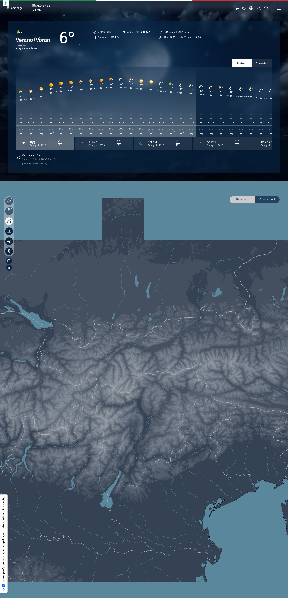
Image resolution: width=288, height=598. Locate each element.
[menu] (277, 8)
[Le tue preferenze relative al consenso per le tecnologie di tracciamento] (6, 3)
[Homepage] (15, 8)
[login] (244, 8)
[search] (266, 8)
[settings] (251, 8)
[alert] (258, 8)
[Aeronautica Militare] (45, 8)
